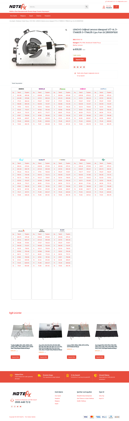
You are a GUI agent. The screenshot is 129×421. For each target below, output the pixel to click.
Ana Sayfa (13, 16)
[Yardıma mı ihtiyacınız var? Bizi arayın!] (12, 400)
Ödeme (38, 16)
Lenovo (80, 45)
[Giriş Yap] (104, 7)
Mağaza (23, 16)
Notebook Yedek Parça (22, 21)
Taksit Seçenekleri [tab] (17, 83)
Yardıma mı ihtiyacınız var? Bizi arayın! (26, 399)
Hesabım (47, 16)
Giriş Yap (108, 6)
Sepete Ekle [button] (15, 357)
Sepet (31, 16)
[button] (66, 30)
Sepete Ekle (80, 59)
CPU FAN (32, 21)
